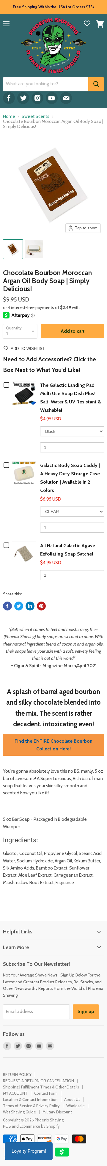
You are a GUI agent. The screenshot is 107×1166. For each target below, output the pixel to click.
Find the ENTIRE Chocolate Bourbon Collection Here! (53, 745)
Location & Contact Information (30, 1099)
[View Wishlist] (87, 24)
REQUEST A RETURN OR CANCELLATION (38, 1080)
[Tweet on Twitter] (18, 606)
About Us (72, 1099)
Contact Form (46, 1093)
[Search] (96, 84)
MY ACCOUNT (15, 1093)
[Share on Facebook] (7, 606)
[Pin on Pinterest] (41, 606)
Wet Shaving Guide (19, 1112)
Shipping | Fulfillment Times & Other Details (41, 1087)
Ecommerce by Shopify (40, 1126)
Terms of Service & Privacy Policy (31, 1105)
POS (7, 1126)
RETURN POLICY (17, 1074)
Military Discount (57, 1112)
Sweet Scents (35, 116)
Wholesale (75, 1105)
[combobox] (45, 84)
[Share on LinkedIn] (30, 606)
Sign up (86, 1011)
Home (9, 116)
